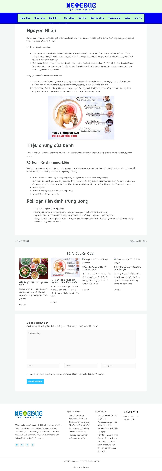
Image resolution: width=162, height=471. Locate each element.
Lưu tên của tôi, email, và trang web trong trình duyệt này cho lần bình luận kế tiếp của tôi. (67, 374)
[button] (59, 18)
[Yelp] (32, 445)
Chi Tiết (22, 304)
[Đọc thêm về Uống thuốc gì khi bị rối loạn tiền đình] (96, 261)
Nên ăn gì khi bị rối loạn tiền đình (33, 283)
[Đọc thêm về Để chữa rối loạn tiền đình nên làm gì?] (128, 261)
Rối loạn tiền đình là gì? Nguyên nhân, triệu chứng (64, 281)
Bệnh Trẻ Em (100, 411)
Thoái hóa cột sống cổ (78, 418)
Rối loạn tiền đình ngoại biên (44, 53)
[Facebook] (17, 445)
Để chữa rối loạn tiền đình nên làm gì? (127, 268)
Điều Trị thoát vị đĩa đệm (79, 425)
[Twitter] (22, 445)
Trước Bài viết (22, 241)
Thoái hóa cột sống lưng (79, 422)
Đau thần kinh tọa (76, 415)
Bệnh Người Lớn (73, 411)
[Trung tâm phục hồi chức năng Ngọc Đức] (81, 6)
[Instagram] (27, 445)
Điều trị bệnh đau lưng (81, 467)
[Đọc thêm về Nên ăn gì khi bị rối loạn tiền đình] (33, 268)
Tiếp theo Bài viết (138, 241)
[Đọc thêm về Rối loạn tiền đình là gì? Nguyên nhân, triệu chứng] (65, 267)
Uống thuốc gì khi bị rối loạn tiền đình (94, 268)
